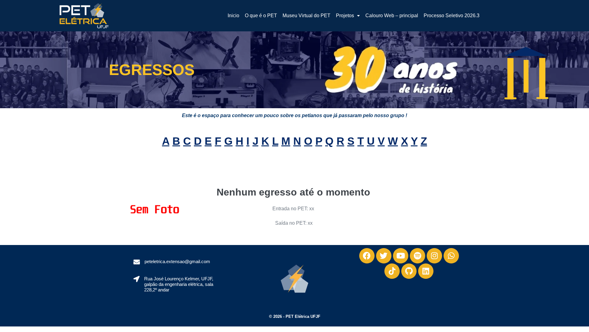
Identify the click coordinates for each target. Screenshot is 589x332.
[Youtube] (400, 255)
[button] (347, 16)
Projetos (345, 15)
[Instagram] (434, 255)
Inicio (233, 15)
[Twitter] (383, 255)
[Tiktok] (392, 271)
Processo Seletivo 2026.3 (451, 15)
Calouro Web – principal (391, 15)
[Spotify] (417, 255)
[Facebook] (367, 255)
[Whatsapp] (451, 255)
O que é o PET (261, 15)
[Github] (409, 271)
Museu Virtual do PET (306, 15)
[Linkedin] (425, 271)
